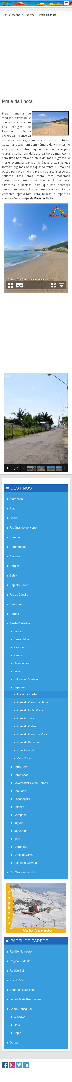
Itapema (30, 15)
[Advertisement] (36, 57)
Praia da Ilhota (43, 198)
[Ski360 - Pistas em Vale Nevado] (36, 907)
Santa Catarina (11, 15)
